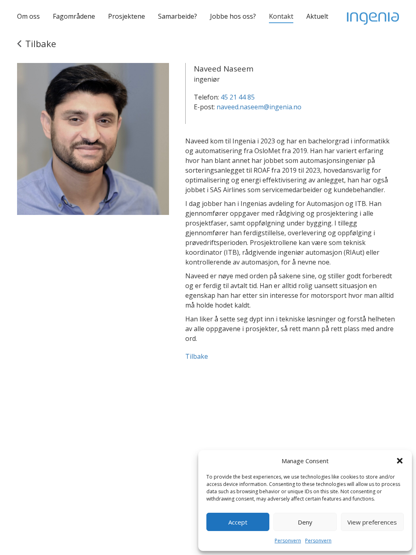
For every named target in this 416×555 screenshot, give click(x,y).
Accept (237, 522)
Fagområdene (74, 16)
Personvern (288, 540)
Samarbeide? (177, 16)
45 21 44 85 (238, 97)
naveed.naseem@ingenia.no (259, 106)
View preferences (372, 522)
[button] (400, 461)
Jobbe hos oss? (233, 16)
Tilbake (196, 356)
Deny (305, 522)
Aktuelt (317, 16)
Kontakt (281, 16)
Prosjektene (126, 16)
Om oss (28, 16)
